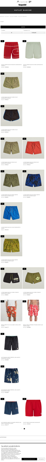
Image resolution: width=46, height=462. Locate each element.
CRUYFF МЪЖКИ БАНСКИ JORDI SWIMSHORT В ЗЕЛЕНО (33, 65)
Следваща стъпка (24, 429)
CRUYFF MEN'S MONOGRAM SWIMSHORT (31, 422)
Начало (2, 16)
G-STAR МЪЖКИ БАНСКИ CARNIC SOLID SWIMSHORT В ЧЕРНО (9, 130)
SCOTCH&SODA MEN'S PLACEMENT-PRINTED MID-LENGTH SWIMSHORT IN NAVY (11, 423)
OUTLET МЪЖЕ (13, 16)
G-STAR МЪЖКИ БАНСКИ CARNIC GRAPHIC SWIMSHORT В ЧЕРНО (10, 293)
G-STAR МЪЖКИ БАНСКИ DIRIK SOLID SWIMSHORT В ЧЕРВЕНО (31, 163)
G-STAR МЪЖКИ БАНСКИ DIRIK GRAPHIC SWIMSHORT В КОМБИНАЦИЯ (9, 195)
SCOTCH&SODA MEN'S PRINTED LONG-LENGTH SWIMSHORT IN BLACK (10, 358)
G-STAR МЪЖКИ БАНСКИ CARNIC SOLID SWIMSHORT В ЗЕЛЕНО (9, 98)
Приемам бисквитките (29, 459)
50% (2, 41)
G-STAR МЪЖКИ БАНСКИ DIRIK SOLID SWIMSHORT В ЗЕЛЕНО (9, 163)
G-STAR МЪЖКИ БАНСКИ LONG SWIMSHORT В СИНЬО (10, 228)
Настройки (41, 459)
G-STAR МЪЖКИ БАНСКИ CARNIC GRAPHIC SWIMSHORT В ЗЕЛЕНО (32, 293)
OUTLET (7, 16)
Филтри (23, 27)
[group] (11, 50)
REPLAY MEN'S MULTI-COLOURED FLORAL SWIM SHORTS (11, 325)
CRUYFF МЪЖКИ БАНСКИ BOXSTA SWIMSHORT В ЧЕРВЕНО (11, 65)
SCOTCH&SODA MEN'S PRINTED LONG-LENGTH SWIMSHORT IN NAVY (10, 390)
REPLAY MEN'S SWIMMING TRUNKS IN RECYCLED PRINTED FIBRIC (33, 325)
